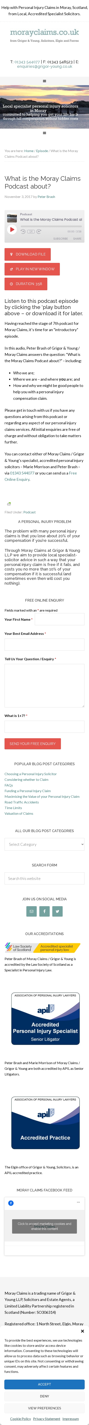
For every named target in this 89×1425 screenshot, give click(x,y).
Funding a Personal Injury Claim (28, 791)
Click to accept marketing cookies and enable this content (44, 1226)
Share (77, 239)
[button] (82, 1331)
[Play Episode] (12, 229)
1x (31, 231)
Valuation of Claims (19, 813)
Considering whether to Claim (26, 779)
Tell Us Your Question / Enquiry (30, 659)
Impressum (70, 1419)
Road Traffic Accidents (22, 802)
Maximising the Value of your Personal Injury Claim (42, 796)
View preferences (44, 1408)
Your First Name (19, 619)
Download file (31, 254)
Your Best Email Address (25, 633)
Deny (44, 1396)
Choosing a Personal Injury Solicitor (31, 774)
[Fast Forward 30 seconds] (39, 231)
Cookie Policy (20, 1419)
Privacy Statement (46, 1419)
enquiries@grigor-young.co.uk (44, 66)
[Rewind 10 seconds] (23, 231)
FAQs (9, 785)
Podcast (29, 512)
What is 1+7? (16, 715)
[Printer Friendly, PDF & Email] (9, 504)
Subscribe (60, 239)
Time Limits (13, 808)
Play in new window (35, 269)
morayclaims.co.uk (44, 41)
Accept (44, 1384)
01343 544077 (27, 62)
